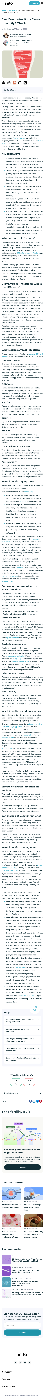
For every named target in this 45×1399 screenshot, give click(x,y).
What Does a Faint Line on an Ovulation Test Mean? (25, 1271)
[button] (40, 90)
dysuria (23, 502)
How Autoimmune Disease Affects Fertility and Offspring (10, 1234)
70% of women (18, 138)
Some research (27, 996)
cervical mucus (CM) (20, 662)
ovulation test (7, 581)
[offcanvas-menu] (3, 3)
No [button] (29, 1084)
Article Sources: (11, 1093)
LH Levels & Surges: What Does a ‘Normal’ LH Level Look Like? (27, 1260)
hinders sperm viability (15, 656)
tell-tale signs (29, 492)
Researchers (7, 749)
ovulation (19, 568)
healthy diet (20, 967)
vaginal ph (18, 659)
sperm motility (12, 638)
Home (4, 10)
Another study (8, 738)
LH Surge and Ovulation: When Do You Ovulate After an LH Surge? (27, 1294)
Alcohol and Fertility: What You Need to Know (32, 1207)
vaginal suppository (10, 870)
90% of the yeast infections (28, 253)
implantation (27, 735)
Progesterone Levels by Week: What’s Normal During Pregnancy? (26, 1283)
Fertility (12, 10)
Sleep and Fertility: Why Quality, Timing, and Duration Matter (33, 1234)
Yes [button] (16, 1084)
